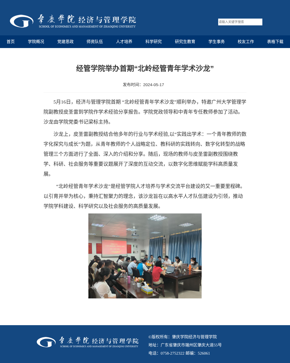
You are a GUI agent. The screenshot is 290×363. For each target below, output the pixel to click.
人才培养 (124, 41)
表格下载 (275, 41)
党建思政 (65, 41)
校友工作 (246, 41)
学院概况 (36, 41)
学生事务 (216, 41)
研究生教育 (185, 41)
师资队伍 (95, 41)
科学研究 (153, 41)
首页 (11, 41)
